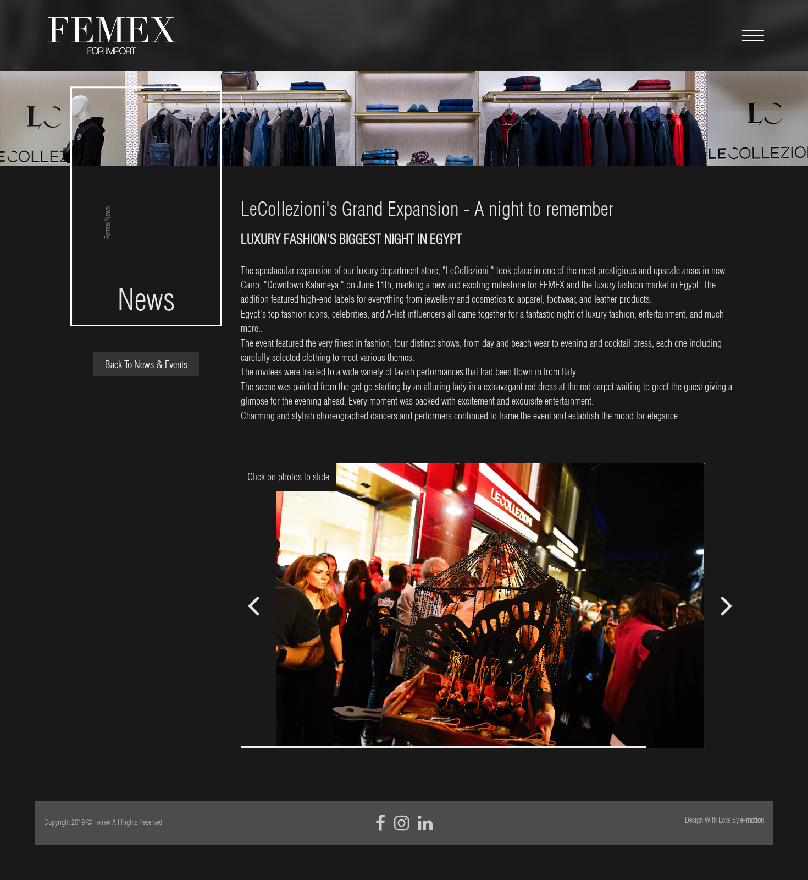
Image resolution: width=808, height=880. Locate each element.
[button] (726, 605)
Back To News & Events (146, 364)
